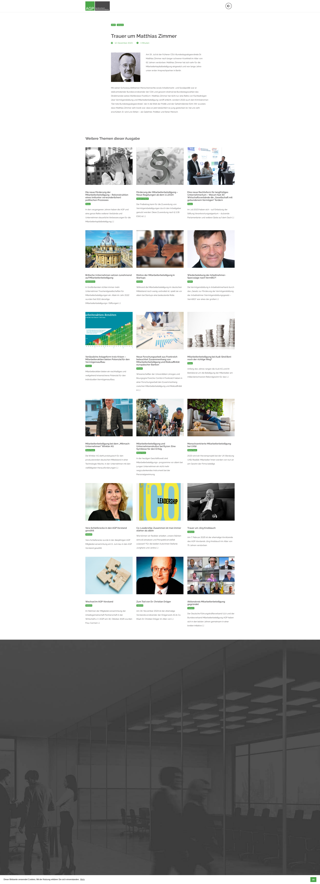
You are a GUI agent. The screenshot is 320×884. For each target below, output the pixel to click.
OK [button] (313, 879)
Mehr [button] (82, 879)
